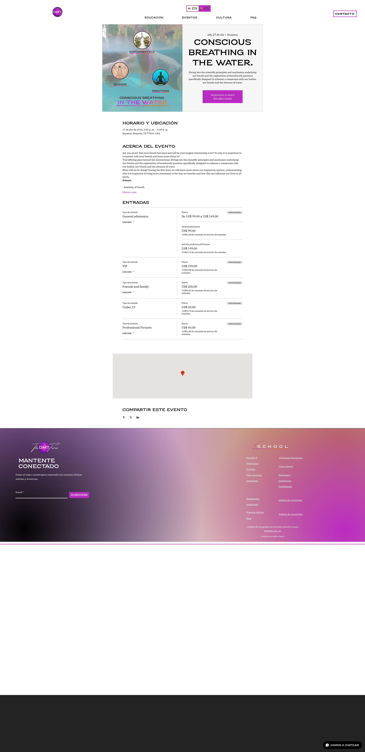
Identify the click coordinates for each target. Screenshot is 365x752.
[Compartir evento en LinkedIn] (137, 417)
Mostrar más (129, 192)
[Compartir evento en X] (130, 417)
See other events (222, 98)
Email (19, 492)
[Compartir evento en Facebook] (123, 417)
